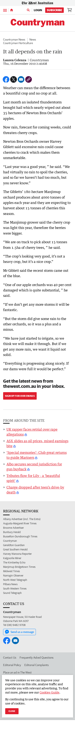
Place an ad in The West (17, 672)
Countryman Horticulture (18, 43)
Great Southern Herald (15, 549)
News (32, 39)
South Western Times (14, 588)
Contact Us (9, 657)
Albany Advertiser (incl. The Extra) (21, 519)
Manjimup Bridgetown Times (19, 566)
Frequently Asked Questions (37, 657)
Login (38, 10)
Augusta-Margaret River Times (19, 523)
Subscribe (54, 10)
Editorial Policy (12, 665)
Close (12, 711)
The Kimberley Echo (14, 562)
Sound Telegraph (12, 592)
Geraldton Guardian (14, 545)
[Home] (12, 10)
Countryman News (14, 39)
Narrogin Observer (13, 575)
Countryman (10, 540)
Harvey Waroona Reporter (17, 553)
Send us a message (22, 632)
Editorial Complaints (36, 665)
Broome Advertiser (13, 527)
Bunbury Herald (12, 532)
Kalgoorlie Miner (12, 558)
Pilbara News (10, 584)
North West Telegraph (15, 579)
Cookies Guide (49, 692)
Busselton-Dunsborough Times (20, 536)
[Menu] (5, 10)
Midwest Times (11, 571)
